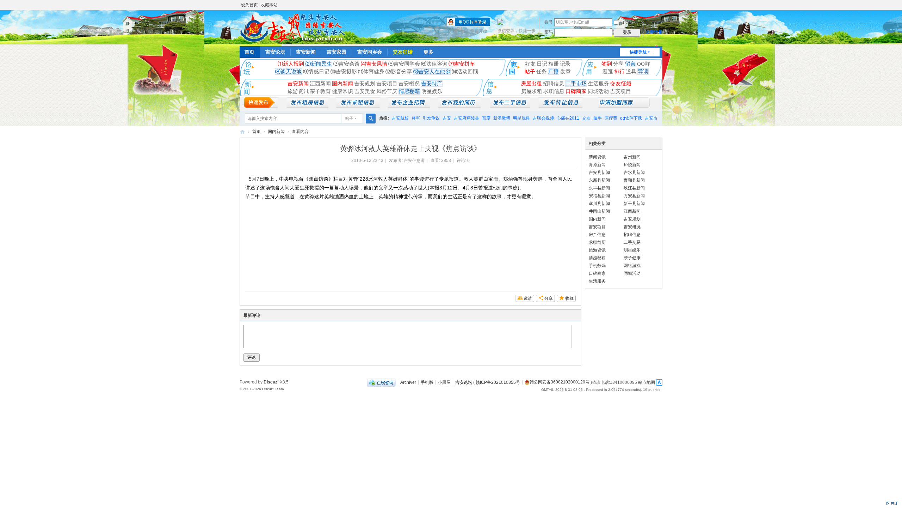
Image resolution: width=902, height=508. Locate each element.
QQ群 (643, 64)
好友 (530, 64)
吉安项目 (386, 83)
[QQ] (381, 382)
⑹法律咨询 (434, 64)
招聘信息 (553, 83)
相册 (553, 64)
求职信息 (553, 91)
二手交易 (632, 242)
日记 (542, 64)
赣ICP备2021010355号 (498, 382)
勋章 (565, 71)
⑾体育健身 (371, 71)
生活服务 (598, 83)
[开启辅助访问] (660, 5)
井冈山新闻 (599, 211)
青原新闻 (597, 164)
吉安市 (651, 118)
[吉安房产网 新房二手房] (307, 106)
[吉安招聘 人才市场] (409, 106)
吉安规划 (364, 83)
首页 (249, 52)
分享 (618, 64)
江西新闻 (320, 83)
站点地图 (646, 382)
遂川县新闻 (599, 203)
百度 (486, 118)
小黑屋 (444, 382)
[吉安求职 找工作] (459, 106)
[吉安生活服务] (560, 106)
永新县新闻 (599, 180)
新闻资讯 (597, 157)
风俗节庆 (386, 91)
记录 (565, 64)
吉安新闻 (306, 52)
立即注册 (653, 32)
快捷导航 (638, 52)
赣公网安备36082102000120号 (559, 382)
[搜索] (371, 118)
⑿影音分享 (398, 71)
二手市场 (576, 83)
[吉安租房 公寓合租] (358, 106)
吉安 (447, 118)
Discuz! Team (273, 389)
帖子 (530, 71)
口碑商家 (576, 91)
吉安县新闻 (599, 172)
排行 (619, 71)
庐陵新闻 (632, 164)
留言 (630, 64)
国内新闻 (342, 83)
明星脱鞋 (521, 118)
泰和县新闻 (634, 180)
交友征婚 (403, 52)
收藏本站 (269, 4)
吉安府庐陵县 (466, 118)
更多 (428, 52)
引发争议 (431, 118)
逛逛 (608, 71)
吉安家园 (336, 52)
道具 (631, 71)
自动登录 (628, 22)
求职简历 (597, 242)
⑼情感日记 (316, 71)
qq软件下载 (631, 118)
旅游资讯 (298, 91)
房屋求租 (531, 91)
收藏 (569, 298)
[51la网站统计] (659, 382)
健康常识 (342, 91)
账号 (548, 22)
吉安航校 (400, 118)
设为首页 (249, 4)
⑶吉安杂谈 (346, 64)
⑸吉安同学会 (404, 64)
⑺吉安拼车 (462, 64)
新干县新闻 (634, 203)
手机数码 (597, 265)
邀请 (528, 298)
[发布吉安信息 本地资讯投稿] (261, 106)
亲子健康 (632, 257)
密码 (548, 32)
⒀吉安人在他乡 (431, 71)
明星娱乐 (432, 91)
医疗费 (611, 118)
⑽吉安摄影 (343, 71)
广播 (553, 71)
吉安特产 (431, 83)
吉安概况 (409, 83)
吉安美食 (364, 91)
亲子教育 (320, 91)
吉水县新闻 (634, 172)
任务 (541, 71)
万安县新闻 (634, 195)
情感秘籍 (409, 91)
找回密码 (653, 22)
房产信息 (597, 234)
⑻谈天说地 (288, 71)
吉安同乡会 (369, 52)
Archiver (408, 382)
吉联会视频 (543, 118)
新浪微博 (501, 118)
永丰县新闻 (599, 188)
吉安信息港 (414, 160)
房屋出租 (531, 83)
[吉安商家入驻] (624, 106)
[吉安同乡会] (292, 27)
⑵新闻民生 (318, 64)
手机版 (427, 382)
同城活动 (598, 91)
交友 (586, 118)
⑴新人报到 (291, 64)
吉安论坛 (275, 52)
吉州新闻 (632, 157)
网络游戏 (632, 265)
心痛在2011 (568, 118)
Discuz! (271, 382)
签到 (606, 64)
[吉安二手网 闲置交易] (510, 106)
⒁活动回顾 (465, 71)
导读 (643, 71)
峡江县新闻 (634, 188)
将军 (416, 118)
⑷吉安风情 (374, 64)
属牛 (597, 118)
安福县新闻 (599, 195)
